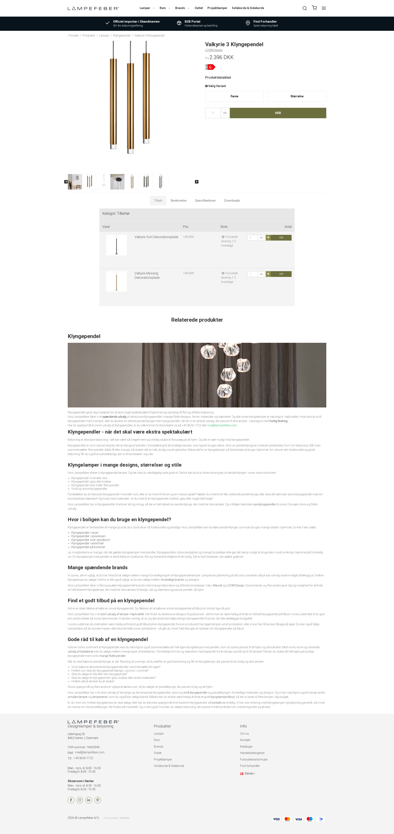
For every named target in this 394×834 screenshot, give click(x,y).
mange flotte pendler (112, 655)
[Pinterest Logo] (97, 802)
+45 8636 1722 (83, 758)
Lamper (145, 8)
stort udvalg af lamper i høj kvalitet (122, 614)
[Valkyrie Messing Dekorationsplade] (116, 285)
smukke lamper (78, 697)
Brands (180, 8)
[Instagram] (80, 802)
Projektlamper (217, 8)
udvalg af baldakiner (81, 651)
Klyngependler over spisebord (90, 539)
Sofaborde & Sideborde (248, 8)
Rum (163, 8)
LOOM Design (235, 585)
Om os (244, 733)
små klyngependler (195, 692)
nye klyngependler (264, 504)
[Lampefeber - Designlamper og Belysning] (93, 8)
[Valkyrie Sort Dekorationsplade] (116, 249)
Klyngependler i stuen (84, 532)
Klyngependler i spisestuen (88, 536)
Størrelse (297, 96)
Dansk (249, 773)
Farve (234, 96)
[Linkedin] (88, 802)
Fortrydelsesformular (254, 759)
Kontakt (245, 740)
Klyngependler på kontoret (88, 547)
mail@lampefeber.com (89, 752)
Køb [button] (278, 113)
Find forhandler (250, 765)
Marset (217, 585)
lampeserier (99, 697)
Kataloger (246, 746)
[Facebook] (71, 802)
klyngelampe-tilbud (223, 697)
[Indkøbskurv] (314, 8)
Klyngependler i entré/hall (87, 543)
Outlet (199, 8)
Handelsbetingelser (252, 753)
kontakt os (219, 702)
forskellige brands (172, 579)
